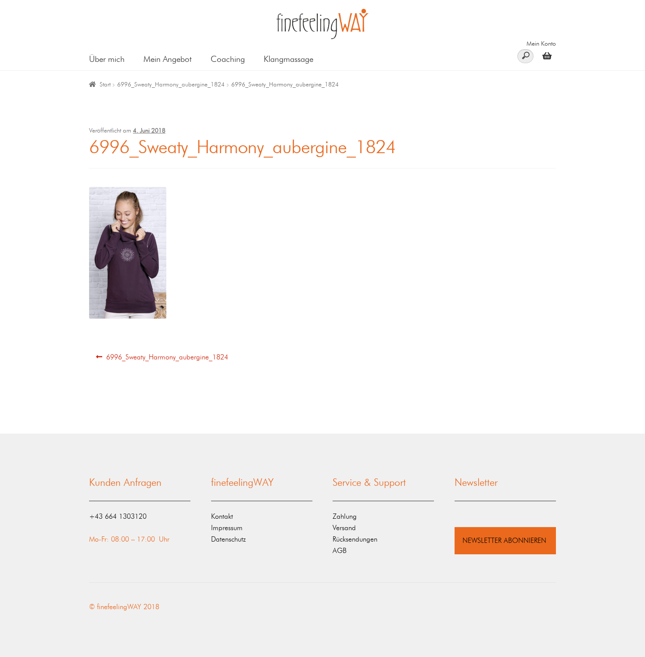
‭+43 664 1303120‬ (118, 516)
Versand (344, 528)
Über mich (107, 59)
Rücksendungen (355, 539)
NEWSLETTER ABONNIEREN (504, 540)
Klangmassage (288, 59)
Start (105, 84)
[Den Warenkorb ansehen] (545, 55)
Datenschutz (228, 539)
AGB (340, 550)
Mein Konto (541, 43)
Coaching (228, 59)
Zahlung (345, 516)
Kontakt (222, 516)
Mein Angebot (167, 59)
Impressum (227, 528)
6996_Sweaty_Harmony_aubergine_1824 (171, 84)
